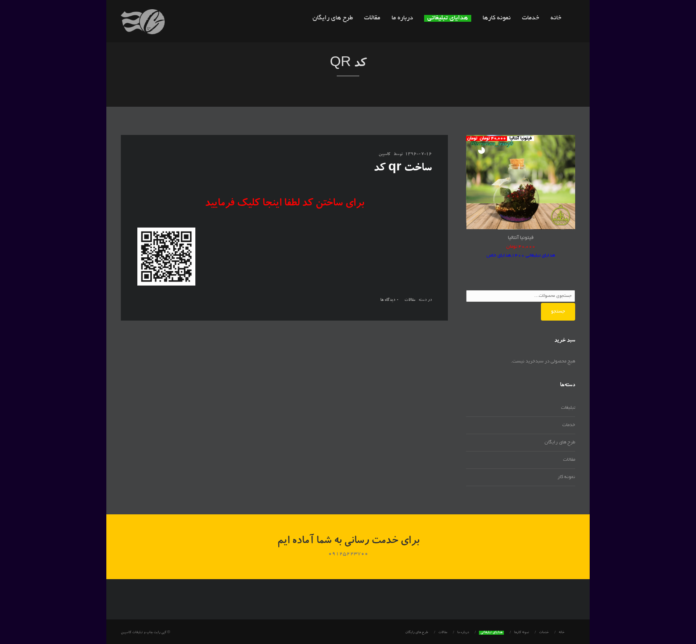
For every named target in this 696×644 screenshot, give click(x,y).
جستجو (558, 311)
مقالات (372, 18)
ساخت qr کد (402, 168)
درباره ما (402, 18)
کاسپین (384, 154)
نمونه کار (566, 477)
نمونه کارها (497, 18)
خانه (556, 18)
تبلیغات (568, 407)
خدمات (530, 18)
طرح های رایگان (333, 18)
